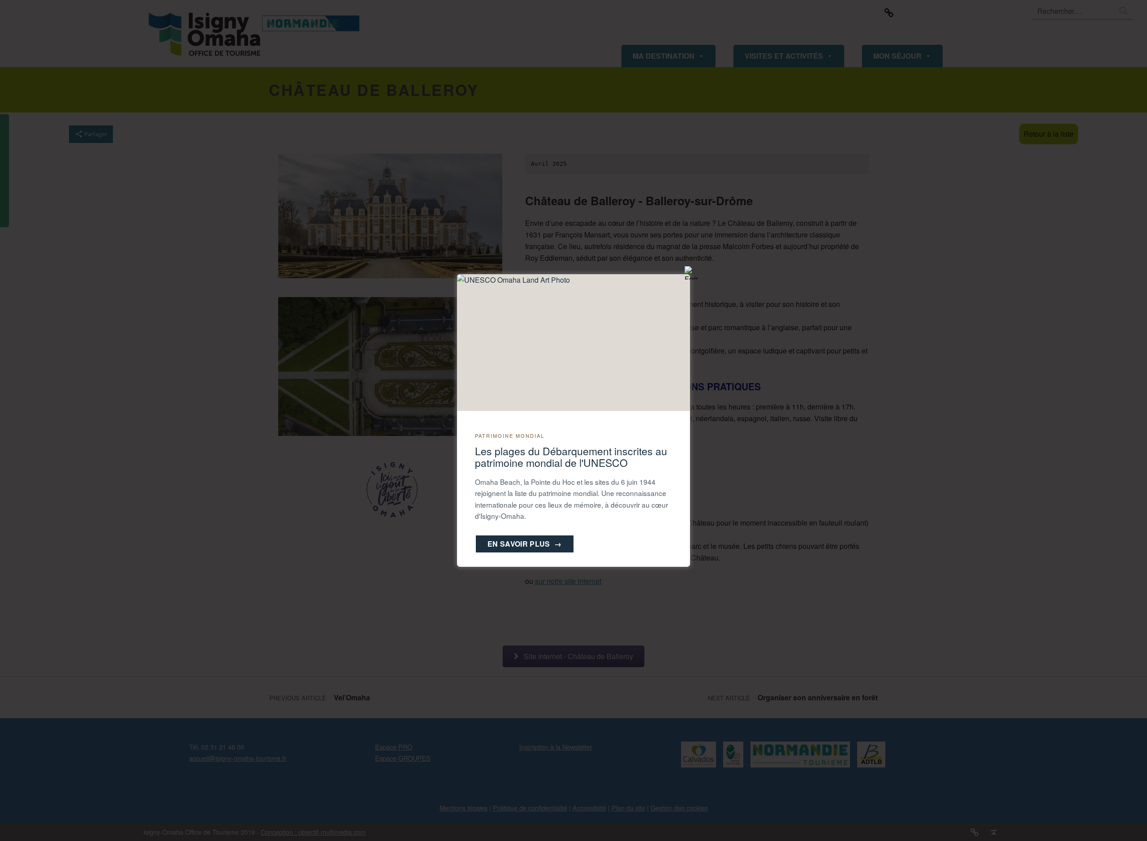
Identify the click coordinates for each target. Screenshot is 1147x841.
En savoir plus (524, 544)
